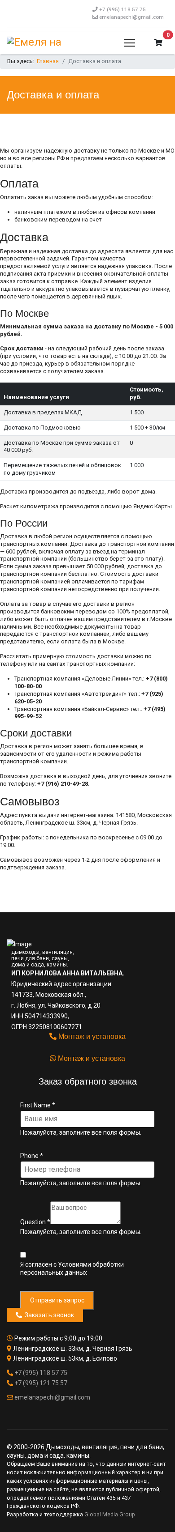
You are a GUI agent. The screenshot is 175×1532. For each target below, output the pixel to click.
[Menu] (129, 43)
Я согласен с (72, 1268)
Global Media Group (109, 1514)
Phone (31, 1155)
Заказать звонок (48, 1315)
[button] (158, 42)
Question (35, 1222)
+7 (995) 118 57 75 (122, 9)
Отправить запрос (57, 1300)
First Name (37, 1105)
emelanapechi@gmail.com (131, 17)
